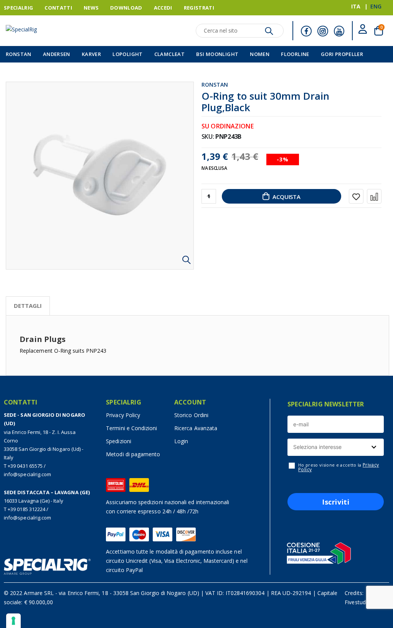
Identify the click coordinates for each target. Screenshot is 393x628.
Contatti (58, 7)
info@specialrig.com (27, 474)
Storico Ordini (191, 415)
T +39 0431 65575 (23, 465)
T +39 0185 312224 (24, 509)
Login (181, 441)
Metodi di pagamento (133, 454)
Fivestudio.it (360, 602)
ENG (375, 6)
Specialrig (18, 7)
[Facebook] (306, 31)
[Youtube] (339, 31)
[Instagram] (322, 31)
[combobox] (335, 447)
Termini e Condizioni (131, 428)
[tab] (28, 306)
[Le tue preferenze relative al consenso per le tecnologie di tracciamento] (13, 620)
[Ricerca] (269, 33)
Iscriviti (335, 501)
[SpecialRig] (44, 32)
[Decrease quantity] (208, 196)
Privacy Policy (123, 415)
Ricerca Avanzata (195, 428)
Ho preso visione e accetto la (338, 467)
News (91, 7)
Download (126, 7)
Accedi (163, 7)
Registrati (199, 7)
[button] (186, 262)
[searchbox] (334, 447)
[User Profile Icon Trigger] (362, 30)
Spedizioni (118, 441)
